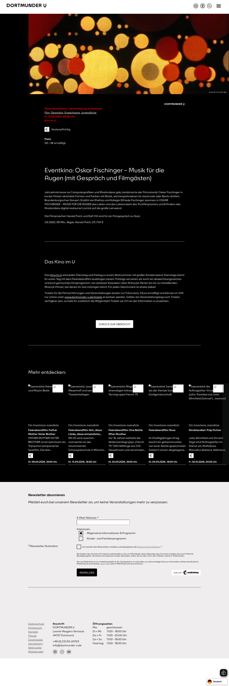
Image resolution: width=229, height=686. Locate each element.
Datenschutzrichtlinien (149, 547)
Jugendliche (88, 112)
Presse (32, 635)
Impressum (35, 627)
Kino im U (56, 275)
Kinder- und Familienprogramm (106, 538)
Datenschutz (36, 623)
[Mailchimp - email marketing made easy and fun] (186, 572)
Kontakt (33, 631)
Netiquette (35, 647)
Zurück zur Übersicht (114, 324)
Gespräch (57, 112)
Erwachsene (72, 112)
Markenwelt (35, 651)
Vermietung (35, 643)
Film (47, 112)
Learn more (105, 563)
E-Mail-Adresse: (87, 517)
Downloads (35, 639)
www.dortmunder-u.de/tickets (83, 297)
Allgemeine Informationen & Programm (111, 533)
